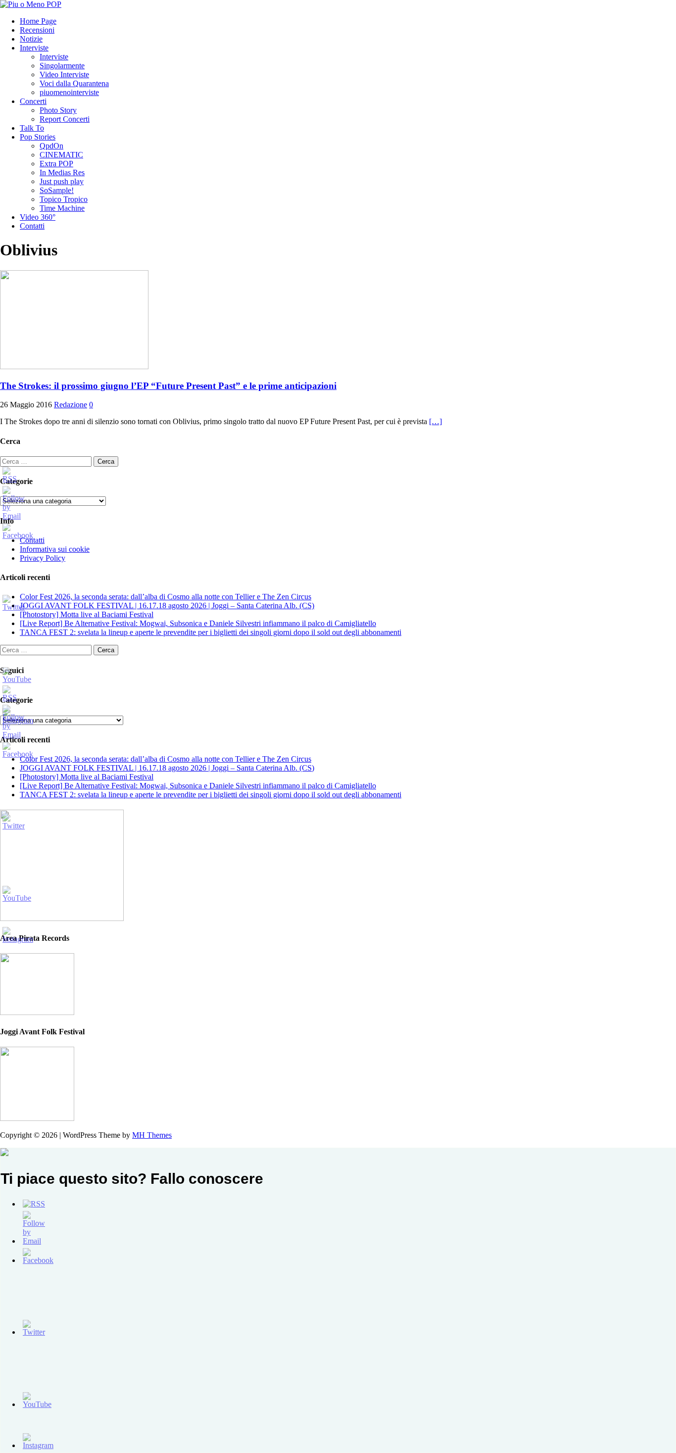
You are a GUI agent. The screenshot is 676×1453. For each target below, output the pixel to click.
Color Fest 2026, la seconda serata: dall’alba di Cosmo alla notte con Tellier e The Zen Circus (165, 596)
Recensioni (37, 30)
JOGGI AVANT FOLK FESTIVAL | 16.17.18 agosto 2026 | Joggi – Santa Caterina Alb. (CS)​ (167, 605)
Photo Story (58, 110)
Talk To (32, 128)
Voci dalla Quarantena (74, 83)
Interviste (34, 48)
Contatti (32, 226)
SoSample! (57, 190)
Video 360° (37, 217)
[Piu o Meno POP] (30, 4)
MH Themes (152, 1135)
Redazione (70, 404)
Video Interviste (64, 74)
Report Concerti (65, 119)
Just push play (62, 181)
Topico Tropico (64, 199)
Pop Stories (37, 137)
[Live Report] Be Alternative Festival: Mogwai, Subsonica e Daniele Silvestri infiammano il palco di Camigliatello (198, 623)
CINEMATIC (61, 154)
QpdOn (51, 146)
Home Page (38, 21)
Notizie (31, 39)
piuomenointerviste (69, 92)
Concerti (33, 101)
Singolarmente (62, 65)
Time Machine (62, 208)
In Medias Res (62, 172)
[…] (435, 421)
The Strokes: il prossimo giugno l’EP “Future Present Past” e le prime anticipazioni (168, 386)
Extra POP (56, 163)
